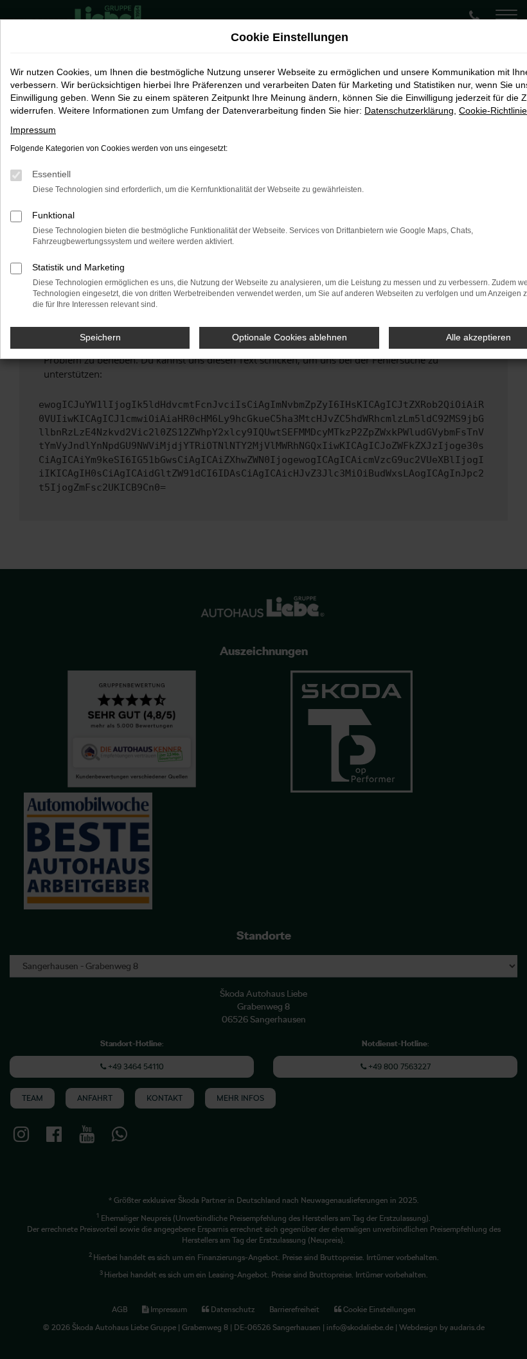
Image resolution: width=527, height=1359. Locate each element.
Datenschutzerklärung (409, 110)
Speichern (100, 337)
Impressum (33, 130)
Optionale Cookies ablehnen (289, 337)
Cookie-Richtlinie (493, 110)
